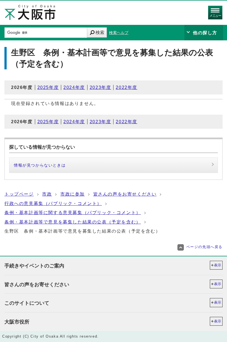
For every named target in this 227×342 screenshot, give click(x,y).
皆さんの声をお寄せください (125, 194)
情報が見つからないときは (40, 165)
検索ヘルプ (118, 33)
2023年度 (100, 87)
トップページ (19, 194)
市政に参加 (72, 194)
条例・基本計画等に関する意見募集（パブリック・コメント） (72, 212)
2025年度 (48, 87)
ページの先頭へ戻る (204, 247)
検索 (100, 32)
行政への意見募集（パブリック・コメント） (53, 203)
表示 (217, 265)
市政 (47, 194)
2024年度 (74, 87)
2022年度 (126, 87)
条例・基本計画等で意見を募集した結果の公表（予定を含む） (72, 222)
